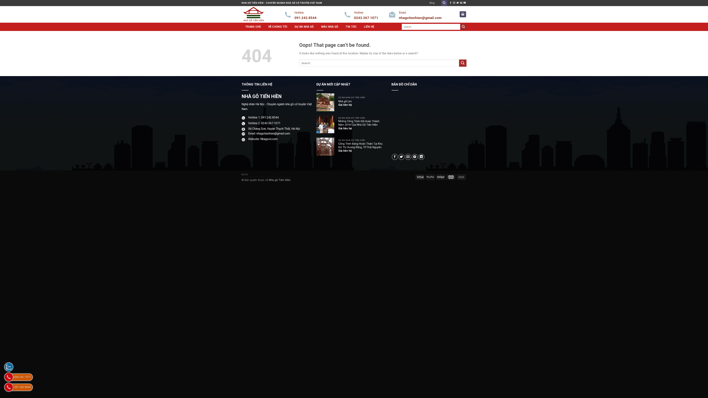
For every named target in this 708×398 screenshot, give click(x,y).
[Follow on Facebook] (451, 3)
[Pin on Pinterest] (415, 157)
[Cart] (463, 14)
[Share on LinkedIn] (421, 157)
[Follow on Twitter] (458, 3)
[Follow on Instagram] (454, 3)
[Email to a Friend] (408, 157)
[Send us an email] (461, 3)
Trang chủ (253, 26)
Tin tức (351, 26)
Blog (432, 2)
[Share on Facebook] (395, 157)
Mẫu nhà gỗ (329, 26)
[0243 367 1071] (9, 377)
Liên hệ (369, 26)
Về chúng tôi (277, 26)
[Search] (444, 3)
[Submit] (463, 27)
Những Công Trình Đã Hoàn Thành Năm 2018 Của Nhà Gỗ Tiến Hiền (358, 123)
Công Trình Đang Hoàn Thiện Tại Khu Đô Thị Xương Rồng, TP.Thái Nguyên (360, 145)
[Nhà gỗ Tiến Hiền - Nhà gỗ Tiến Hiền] (260, 14)
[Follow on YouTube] (465, 3)
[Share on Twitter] (401, 157)
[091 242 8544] (9, 387)
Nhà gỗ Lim (345, 101)
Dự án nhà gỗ (304, 26)
